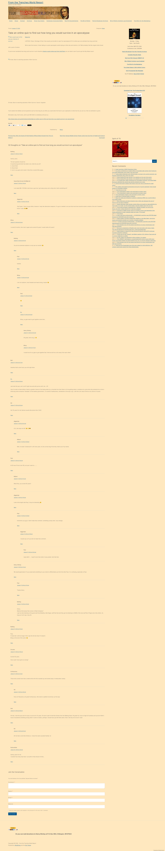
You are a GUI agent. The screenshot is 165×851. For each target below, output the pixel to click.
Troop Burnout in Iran (121, 190)
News (103, 28)
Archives (29, 21)
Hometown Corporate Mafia (55, 21)
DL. (21, 312)
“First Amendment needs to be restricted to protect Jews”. (132, 191)
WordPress (18, 845)
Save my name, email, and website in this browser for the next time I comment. (28, 810)
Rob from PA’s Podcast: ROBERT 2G (134, 58)
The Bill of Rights (85, 21)
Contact (22, 21)
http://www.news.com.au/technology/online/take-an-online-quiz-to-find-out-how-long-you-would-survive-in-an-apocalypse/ (41, 119)
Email (9, 797)
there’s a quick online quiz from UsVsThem (54, 51)
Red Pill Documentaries (71, 21)
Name (10, 791)
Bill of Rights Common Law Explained (121, 21)
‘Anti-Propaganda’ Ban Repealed (134, 70)
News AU (27, 37)
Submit (154, 161)
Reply (12, 175)
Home (11, 21)
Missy (61, 129)
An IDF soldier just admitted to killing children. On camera (131, 237)
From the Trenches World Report (25, 2)
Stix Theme (28, 845)
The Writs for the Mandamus (142, 21)
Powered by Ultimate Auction (159, 850)
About (16, 21)
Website (10, 804)
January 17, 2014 (16, 28)
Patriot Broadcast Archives (100, 21)
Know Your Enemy (39, 21)
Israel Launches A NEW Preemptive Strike (126, 169)
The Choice (120, 213)
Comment (11, 782)
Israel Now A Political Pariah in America (125, 196)
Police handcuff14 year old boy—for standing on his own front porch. (134, 177)
